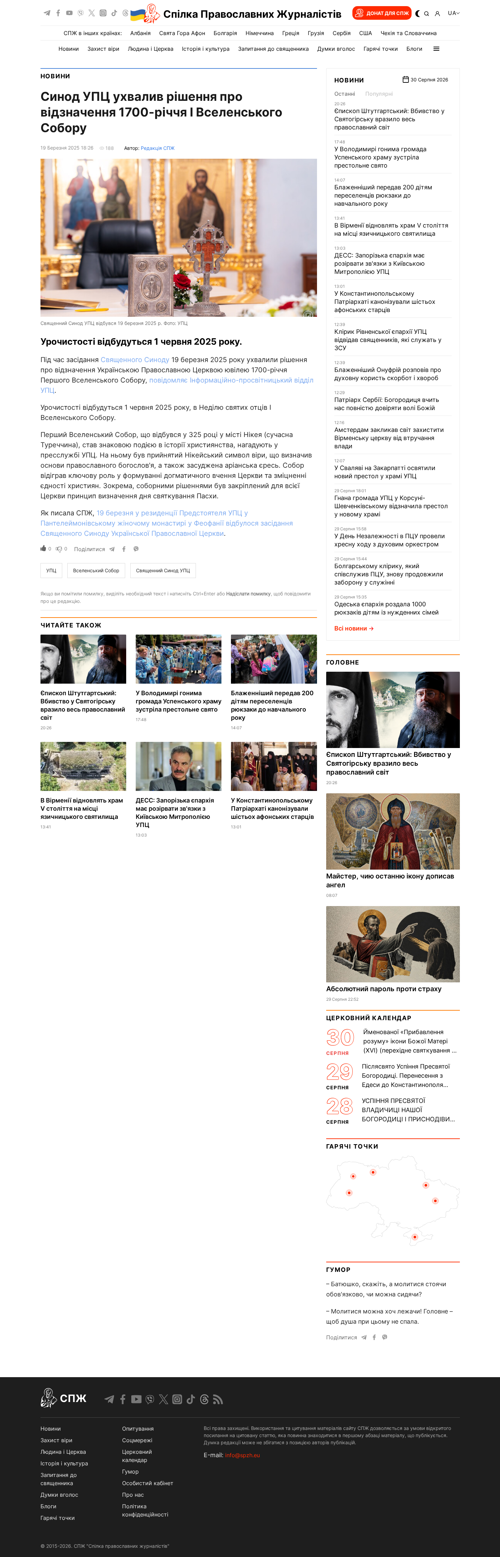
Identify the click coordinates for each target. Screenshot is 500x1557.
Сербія (342, 33)
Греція (290, 33)
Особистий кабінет (147, 1483)
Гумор (338, 1269)
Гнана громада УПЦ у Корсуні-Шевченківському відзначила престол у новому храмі (391, 506)
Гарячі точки (381, 48)
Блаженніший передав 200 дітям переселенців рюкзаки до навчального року (383, 195)
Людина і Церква (150, 48)
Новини (69, 48)
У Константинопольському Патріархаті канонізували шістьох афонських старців (272, 808)
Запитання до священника (273, 48)
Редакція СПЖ (157, 148)
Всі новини (350, 628)
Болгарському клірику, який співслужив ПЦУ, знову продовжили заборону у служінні (388, 574)
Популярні (379, 93)
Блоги (414, 48)
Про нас (133, 1494)
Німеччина (260, 33)
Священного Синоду (135, 360)
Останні (344, 93)
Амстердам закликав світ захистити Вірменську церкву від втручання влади (389, 438)
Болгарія (225, 33)
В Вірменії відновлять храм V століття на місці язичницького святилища (81, 808)
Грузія (316, 33)
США (365, 33)
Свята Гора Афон (182, 33)
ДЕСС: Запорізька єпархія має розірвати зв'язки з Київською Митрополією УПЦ (379, 263)
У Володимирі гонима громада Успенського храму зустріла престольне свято (178, 701)
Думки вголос (336, 48)
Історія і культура (206, 48)
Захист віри (103, 48)
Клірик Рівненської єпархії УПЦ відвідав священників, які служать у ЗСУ (387, 340)
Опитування (138, 1428)
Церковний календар (369, 1018)
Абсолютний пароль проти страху (384, 989)
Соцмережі (137, 1440)
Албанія (140, 33)
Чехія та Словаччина (409, 33)
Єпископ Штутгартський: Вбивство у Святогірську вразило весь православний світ (389, 119)
